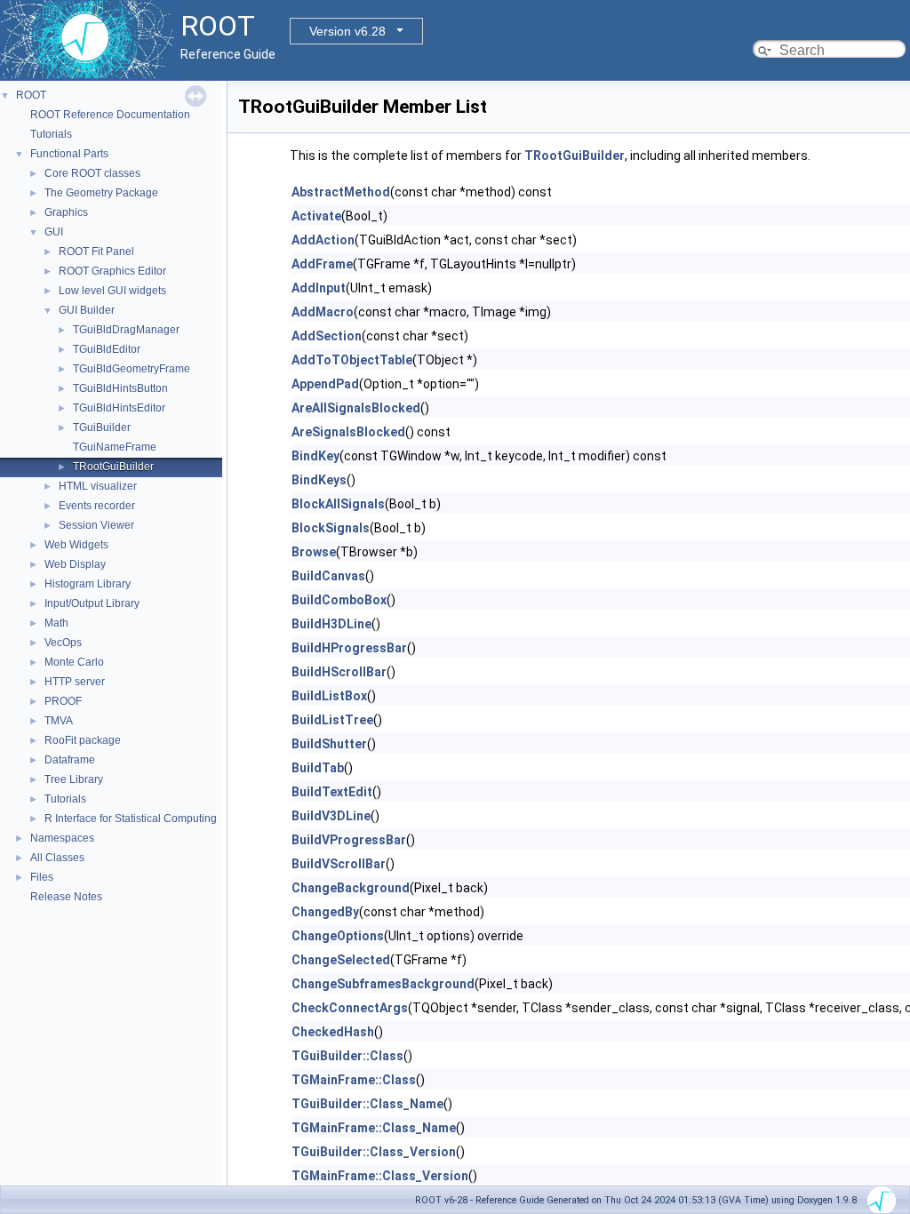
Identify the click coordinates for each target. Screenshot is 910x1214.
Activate (316, 216)
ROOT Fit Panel (96, 251)
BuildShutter (329, 744)
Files (41, 877)
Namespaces (62, 838)
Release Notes (66, 897)
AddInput (318, 288)
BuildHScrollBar (339, 672)
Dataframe (69, 760)
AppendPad (325, 384)
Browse (313, 552)
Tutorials (51, 134)
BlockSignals (330, 528)
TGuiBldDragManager (126, 329)
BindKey (315, 456)
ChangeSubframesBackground (383, 984)
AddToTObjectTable (351, 360)
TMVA (58, 721)
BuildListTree (332, 720)
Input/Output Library (92, 603)
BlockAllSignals (338, 504)
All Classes (57, 857)
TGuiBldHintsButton (120, 388)
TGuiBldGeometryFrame (131, 369)
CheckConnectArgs (349, 1008)
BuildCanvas (328, 576)
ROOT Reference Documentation (110, 114)
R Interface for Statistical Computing (130, 818)
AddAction (323, 240)
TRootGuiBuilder (113, 466)
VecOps (63, 642)
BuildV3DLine (331, 816)
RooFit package (82, 740)
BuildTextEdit (331, 792)
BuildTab (317, 768)
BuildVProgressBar (348, 840)
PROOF (63, 701)
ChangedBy (325, 912)
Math (56, 623)
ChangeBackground (350, 888)
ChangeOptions (337, 936)
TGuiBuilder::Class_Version (373, 1152)
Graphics (66, 212)
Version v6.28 (347, 31)
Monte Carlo (74, 662)
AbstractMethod (340, 192)
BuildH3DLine (331, 624)
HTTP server (74, 681)
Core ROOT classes (92, 173)
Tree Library (73, 779)
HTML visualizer (98, 486)
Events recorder (97, 505)
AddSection (326, 336)
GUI (53, 232)
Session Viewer (96, 525)
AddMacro (322, 312)
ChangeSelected (340, 960)
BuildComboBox (339, 600)
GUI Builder (87, 310)
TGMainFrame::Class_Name (373, 1128)
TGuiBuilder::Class (347, 1056)
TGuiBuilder (102, 427)
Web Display (75, 564)
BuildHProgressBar (349, 648)
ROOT (31, 95)
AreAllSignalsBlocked (355, 408)
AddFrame (322, 264)
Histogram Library (87, 584)
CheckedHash (332, 1032)
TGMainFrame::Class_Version (379, 1176)
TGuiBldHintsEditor (119, 408)
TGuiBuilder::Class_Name (367, 1104)
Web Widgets (76, 545)
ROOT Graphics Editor (112, 271)
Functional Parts (69, 154)
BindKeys (319, 480)
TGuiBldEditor (106, 349)
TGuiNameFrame (114, 447)
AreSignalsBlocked (348, 432)
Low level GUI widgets (112, 290)
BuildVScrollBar (338, 864)
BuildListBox (329, 696)
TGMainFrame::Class (353, 1080)
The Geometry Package (101, 193)
